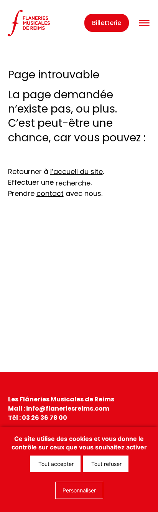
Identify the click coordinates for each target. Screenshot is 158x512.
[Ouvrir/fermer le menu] (144, 23)
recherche (73, 183)
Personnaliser (79, 490)
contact (50, 193)
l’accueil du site (76, 171)
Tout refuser (106, 464)
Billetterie (106, 22)
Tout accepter (55, 464)
